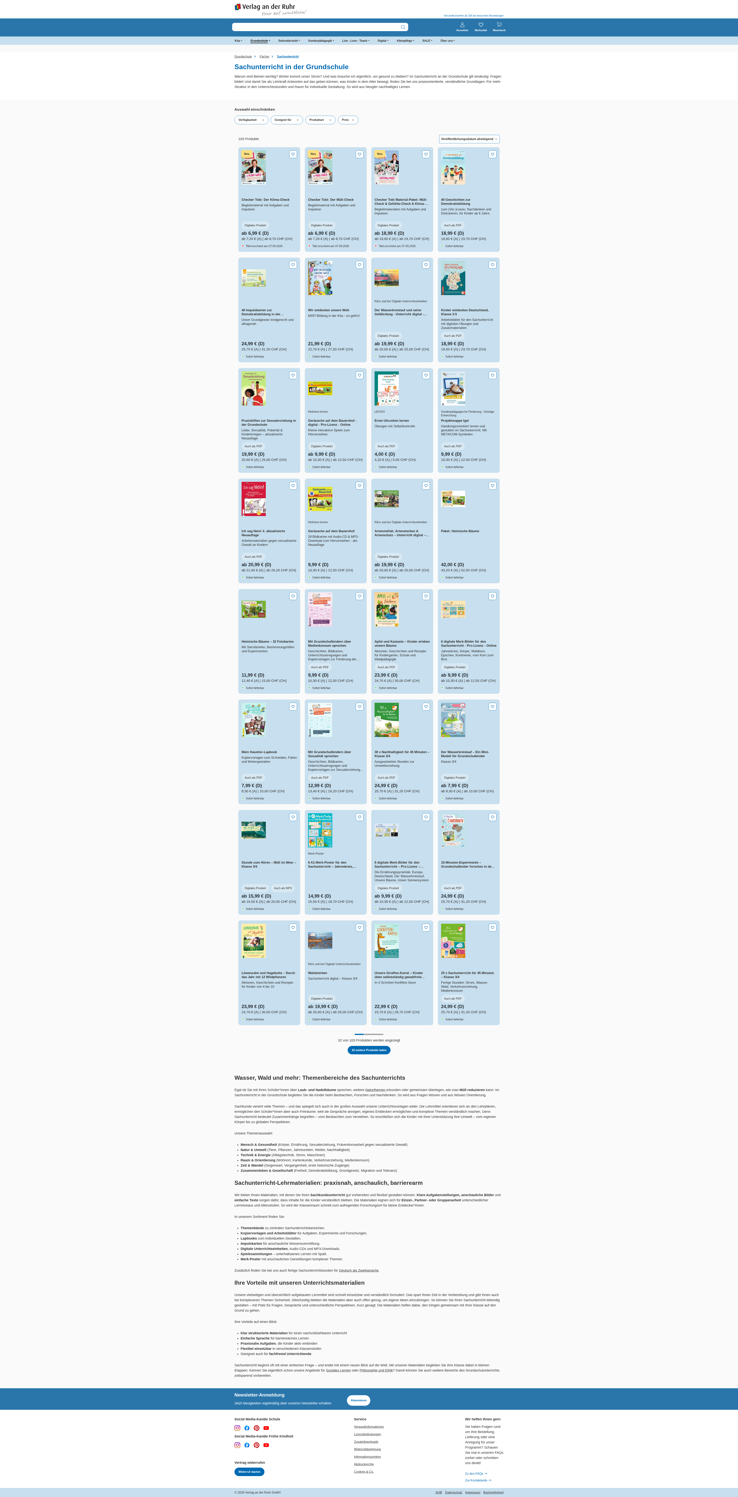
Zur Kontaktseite (476, 1480)
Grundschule (259, 40)
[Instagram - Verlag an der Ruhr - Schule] (237, 1427)
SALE (426, 40)
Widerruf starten (249, 1471)
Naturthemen (375, 1090)
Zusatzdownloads (366, 1441)
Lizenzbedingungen (367, 1434)
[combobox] (315, 27)
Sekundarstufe (288, 40)
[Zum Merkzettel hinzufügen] (293, 154)
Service (360, 1419)
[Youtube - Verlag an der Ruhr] (266, 1427)
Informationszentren (367, 1456)
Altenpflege (404, 40)
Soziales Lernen (338, 1370)
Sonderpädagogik (320, 40)
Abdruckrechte (364, 1464)
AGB (438, 1492)
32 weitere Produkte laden (369, 1050)
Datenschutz (453, 1492)
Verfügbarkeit (248, 119)
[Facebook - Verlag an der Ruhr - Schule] (247, 1427)
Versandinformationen (369, 1426)
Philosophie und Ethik (376, 1370)
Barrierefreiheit (493, 1492)
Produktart (316, 119)
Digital (382, 40)
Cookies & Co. (364, 1471)
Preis (345, 119)
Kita (237, 40)
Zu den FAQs (474, 1473)
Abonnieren (359, 1400)
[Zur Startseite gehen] (299, 9)
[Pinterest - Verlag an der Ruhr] (256, 1427)
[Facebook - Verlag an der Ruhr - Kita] (247, 1445)
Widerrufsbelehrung (367, 1449)
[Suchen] (403, 27)
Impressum (472, 1492)
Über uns (446, 40)
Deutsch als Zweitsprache (359, 1270)
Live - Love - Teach (354, 40)
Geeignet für (283, 119)
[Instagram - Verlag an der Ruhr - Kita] (237, 1445)
